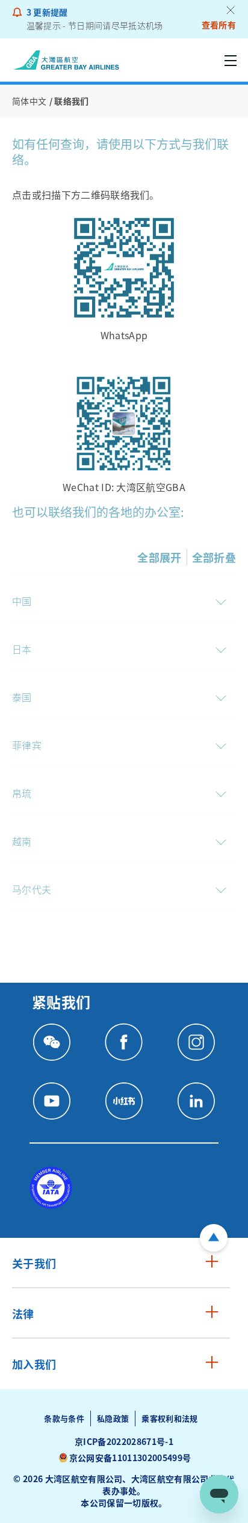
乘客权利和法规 (169, 1418)
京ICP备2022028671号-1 (124, 1441)
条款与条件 (64, 1418)
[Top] (214, 1238)
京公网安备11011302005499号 (130, 1458)
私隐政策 (113, 1418)
